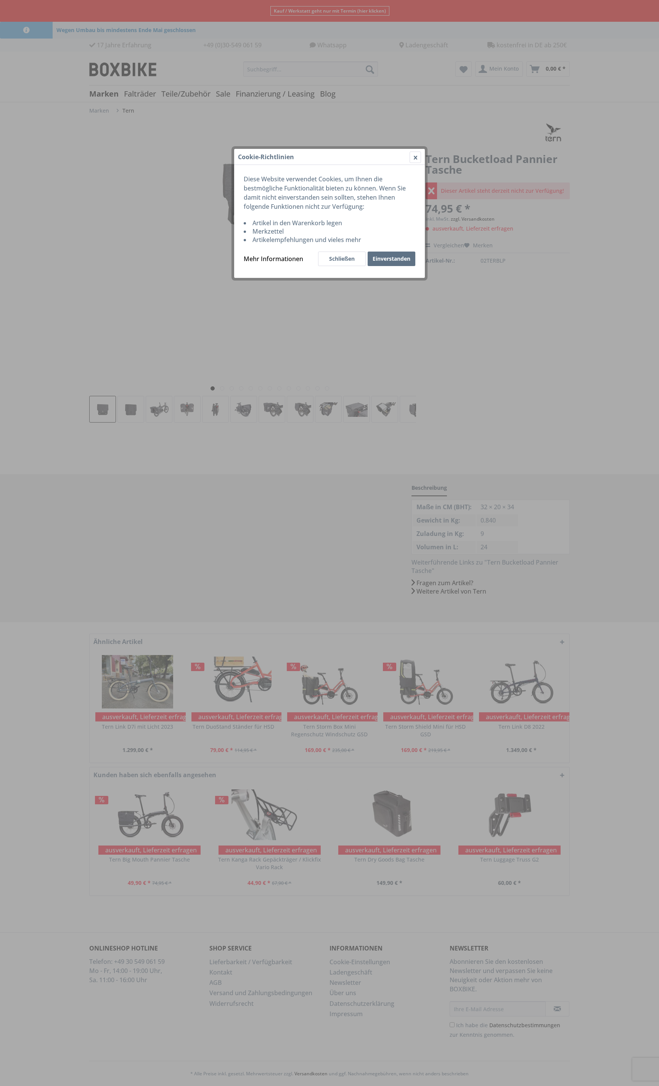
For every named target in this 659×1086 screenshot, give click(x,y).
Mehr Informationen (273, 259)
